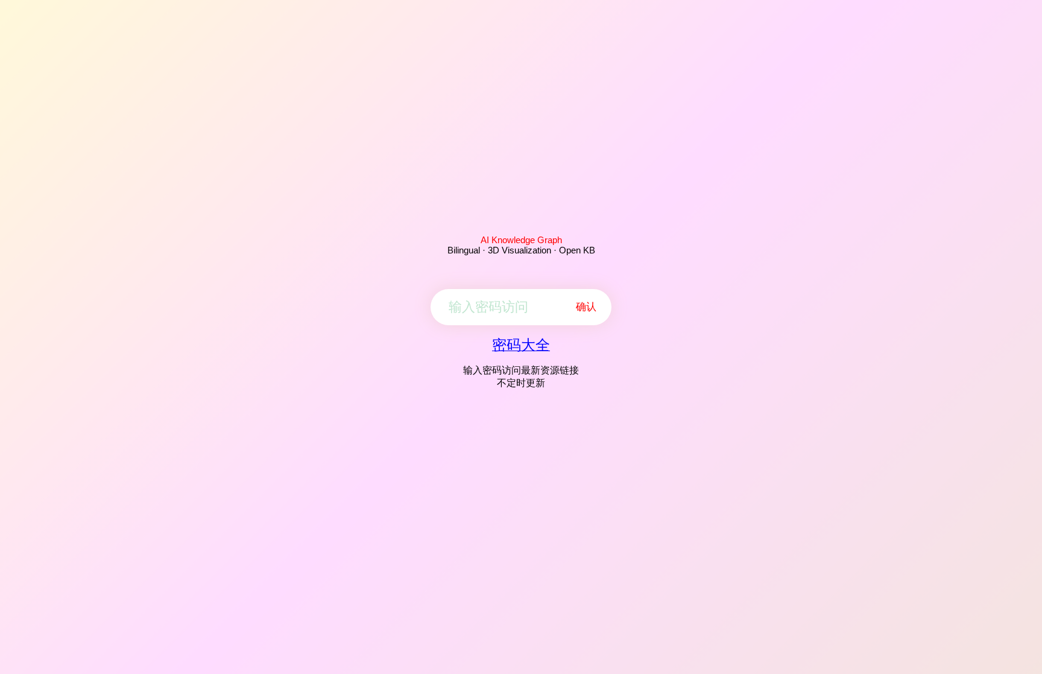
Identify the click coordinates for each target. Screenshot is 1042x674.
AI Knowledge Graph (521, 240)
